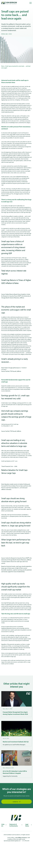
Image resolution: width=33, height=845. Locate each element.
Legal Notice (27, 825)
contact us (15, 801)
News (2, 66)
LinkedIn (2, 825)
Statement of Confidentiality (13, 825)
